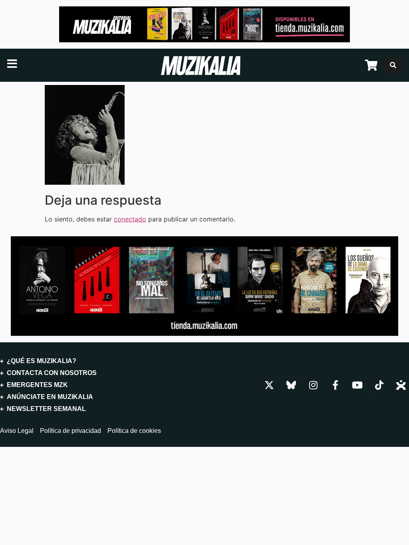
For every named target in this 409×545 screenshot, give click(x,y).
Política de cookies (134, 431)
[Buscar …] (393, 65)
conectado (130, 219)
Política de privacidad (70, 431)
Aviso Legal (17, 431)
